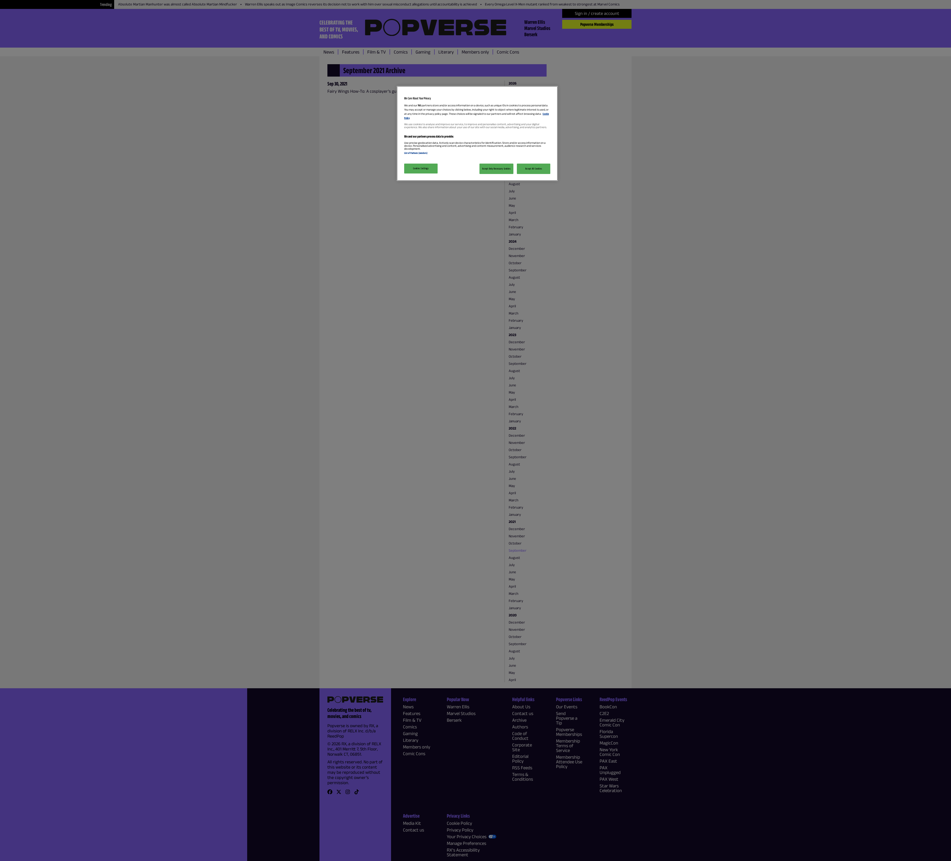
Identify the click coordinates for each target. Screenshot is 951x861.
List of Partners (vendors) (415, 152)
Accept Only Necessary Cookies (496, 168)
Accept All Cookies (533, 168)
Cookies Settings (420, 168)
